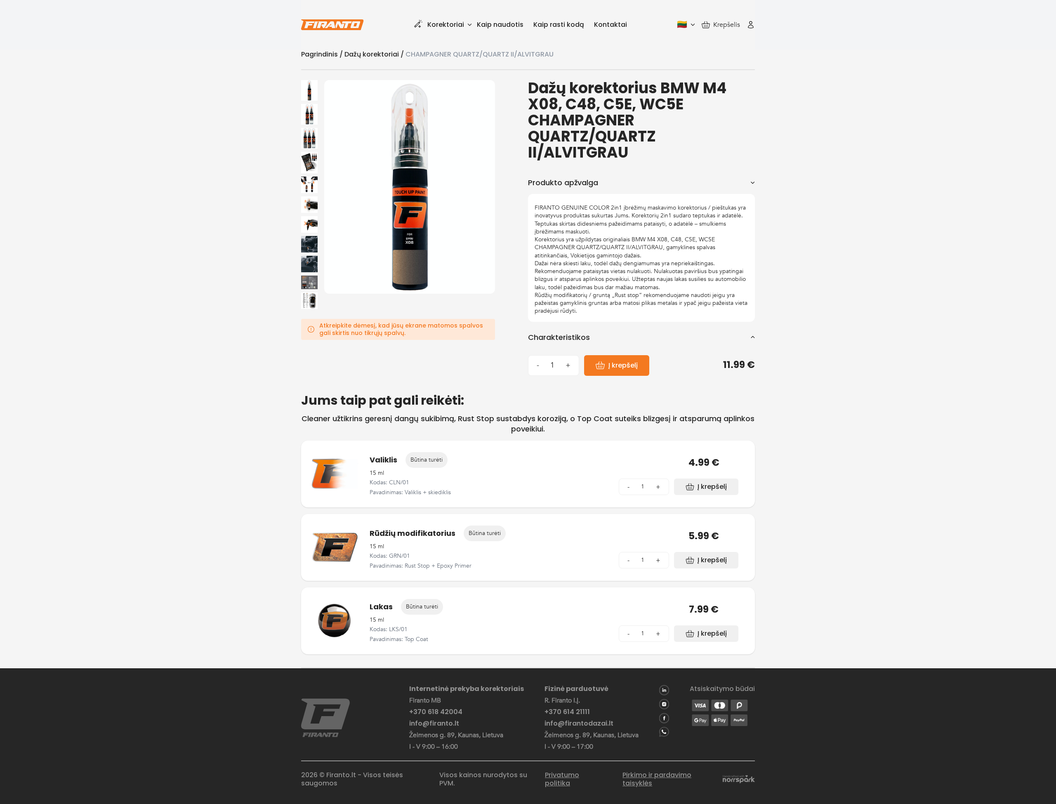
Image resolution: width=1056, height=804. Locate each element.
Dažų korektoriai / (374, 54)
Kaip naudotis (500, 24)
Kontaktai (610, 24)
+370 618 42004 (435, 712)
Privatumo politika (562, 779)
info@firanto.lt (434, 723)
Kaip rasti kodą (558, 24)
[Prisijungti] (751, 25)
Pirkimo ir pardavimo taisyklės (656, 779)
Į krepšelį (623, 365)
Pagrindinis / (322, 54)
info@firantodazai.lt (578, 723)
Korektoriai (445, 24)
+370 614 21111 (567, 712)
